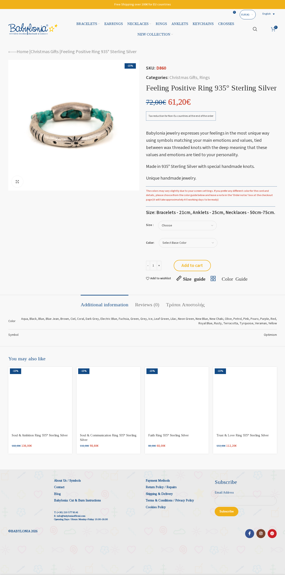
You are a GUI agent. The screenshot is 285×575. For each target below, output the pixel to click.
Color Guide (235, 278)
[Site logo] (33, 29)
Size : (150, 225)
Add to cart (192, 265)
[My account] (264, 29)
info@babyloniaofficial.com (71, 515)
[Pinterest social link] (272, 533)
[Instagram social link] (260, 533)
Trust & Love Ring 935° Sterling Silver (243, 435)
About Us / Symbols (67, 480)
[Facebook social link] (249, 533)
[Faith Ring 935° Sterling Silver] (177, 399)
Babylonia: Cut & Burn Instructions (77, 500)
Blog (57, 494)
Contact (59, 487)
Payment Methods (158, 480)
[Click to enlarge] (17, 181)
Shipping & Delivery (159, 494)
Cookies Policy (156, 507)
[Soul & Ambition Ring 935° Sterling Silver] (40, 399)
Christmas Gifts (45, 52)
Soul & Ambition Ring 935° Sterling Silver (40, 435)
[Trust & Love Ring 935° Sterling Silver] (245, 399)
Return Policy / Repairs (161, 487)
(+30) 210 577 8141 (67, 512)
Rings (204, 77)
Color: (150, 243)
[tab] (104, 302)
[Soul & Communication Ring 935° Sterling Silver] (108, 399)
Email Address (224, 492)
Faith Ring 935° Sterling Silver (168, 435)
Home (22, 52)
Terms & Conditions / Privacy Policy (170, 500)
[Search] (255, 29)
